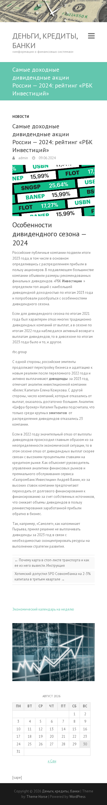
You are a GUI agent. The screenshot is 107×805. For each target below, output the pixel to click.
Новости (20, 116)
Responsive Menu (91, 36)
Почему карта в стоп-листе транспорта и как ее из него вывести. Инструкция (52, 563)
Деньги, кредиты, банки (45, 40)
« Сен (52, 761)
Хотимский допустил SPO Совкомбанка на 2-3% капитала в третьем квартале (53, 576)
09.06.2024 (47, 158)
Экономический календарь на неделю (43, 609)
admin (23, 158)
